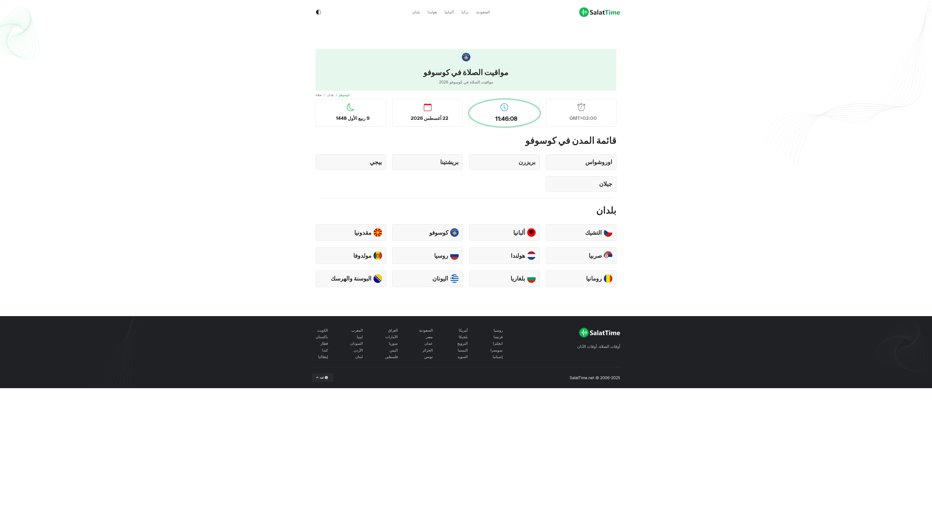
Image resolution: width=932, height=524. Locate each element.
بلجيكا (463, 337)
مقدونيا (363, 232)
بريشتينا (449, 161)
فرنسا (498, 337)
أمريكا (463, 330)
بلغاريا (518, 278)
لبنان (359, 356)
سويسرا (497, 350)
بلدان (416, 12)
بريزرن (527, 161)
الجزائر (427, 350)
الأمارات (391, 337)
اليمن (394, 350)
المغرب (357, 330)
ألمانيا (449, 12)
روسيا (441, 255)
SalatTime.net (581, 377)
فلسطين (391, 356)
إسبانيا (498, 356)
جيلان (605, 183)
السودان (356, 343)
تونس (428, 356)
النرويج (462, 343)
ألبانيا (519, 232)
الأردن (358, 350)
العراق (393, 330)
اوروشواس (598, 161)
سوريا (393, 343)
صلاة (319, 95)
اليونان (440, 278)
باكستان (322, 337)
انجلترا (498, 343)
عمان (428, 343)
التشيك (593, 232)
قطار (324, 343)
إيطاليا (323, 356)
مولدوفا (362, 255)
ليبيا (360, 337)
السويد (463, 356)
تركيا (464, 12)
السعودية (483, 12)
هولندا (432, 12)
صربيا (595, 255)
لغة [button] (322, 377)
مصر (429, 337)
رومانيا (594, 278)
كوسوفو (438, 232)
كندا (325, 350)
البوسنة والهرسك (351, 278)
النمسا (463, 350)
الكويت (322, 330)
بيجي (376, 161)
